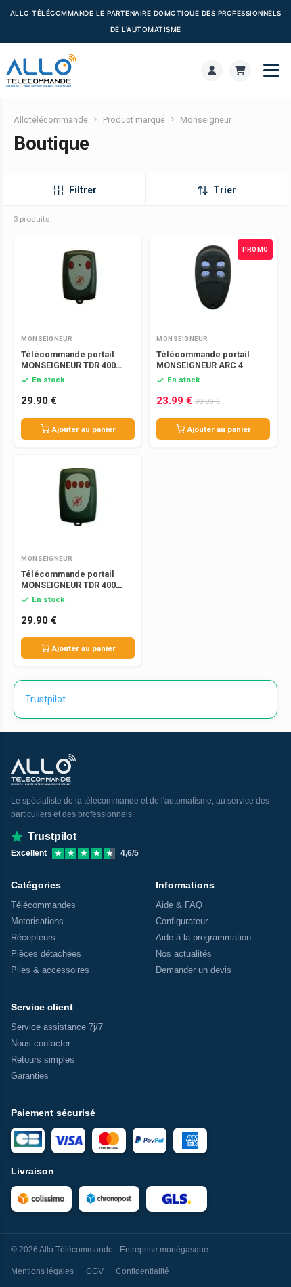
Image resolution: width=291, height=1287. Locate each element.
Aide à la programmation (203, 937)
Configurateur (182, 921)
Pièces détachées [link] (46, 954)
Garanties (30, 1076)
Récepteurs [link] (33, 937)
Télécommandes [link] (43, 905)
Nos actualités (184, 954)
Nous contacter (40, 1043)
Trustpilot (45, 699)
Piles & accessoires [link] (50, 970)
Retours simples (42, 1059)
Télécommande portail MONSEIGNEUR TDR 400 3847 (68, 585)
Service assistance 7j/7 (57, 1027)
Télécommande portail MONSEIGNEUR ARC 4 (203, 359)
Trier (224, 189)
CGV (95, 1271)
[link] (212, 70)
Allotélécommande (51, 120)
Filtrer (83, 189)
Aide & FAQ (179, 905)
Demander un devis (193, 970)
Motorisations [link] (37, 921)
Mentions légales (42, 1271)
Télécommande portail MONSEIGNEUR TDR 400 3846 (68, 365)
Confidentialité (142, 1271)
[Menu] (271, 70)
